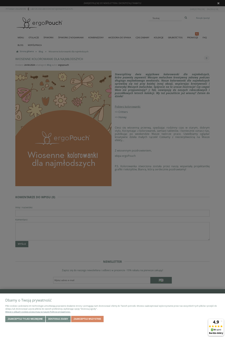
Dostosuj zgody (58, 319)
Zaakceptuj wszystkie (87, 319)
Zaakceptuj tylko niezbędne (25, 319)
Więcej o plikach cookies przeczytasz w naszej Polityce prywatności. (37, 311)
